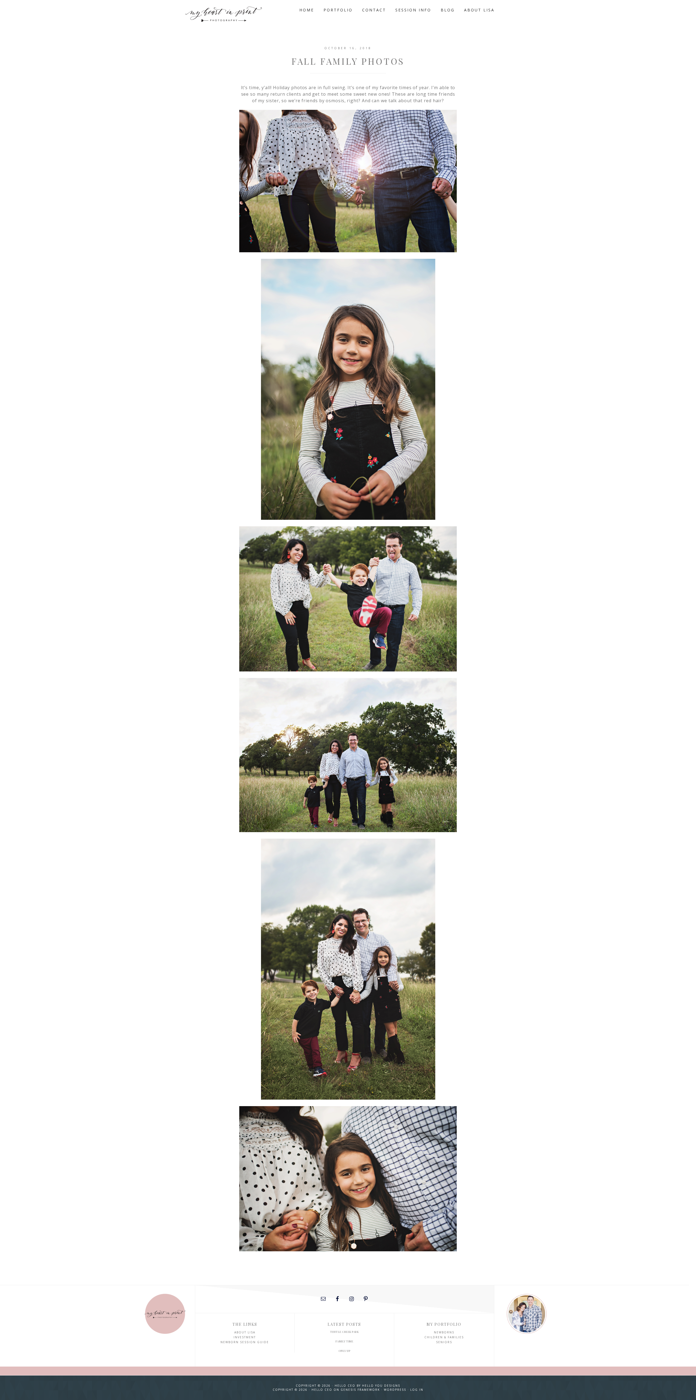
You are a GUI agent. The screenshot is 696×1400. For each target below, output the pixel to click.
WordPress (395, 1390)
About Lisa (244, 1332)
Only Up (344, 1351)
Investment (245, 1337)
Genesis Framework (360, 1390)
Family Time (344, 1341)
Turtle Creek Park (344, 1332)
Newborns (444, 1332)
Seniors (444, 1342)
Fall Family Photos (348, 61)
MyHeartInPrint (234, 13)
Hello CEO (345, 1385)
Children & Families (444, 1337)
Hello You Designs (381, 1385)
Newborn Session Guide (244, 1342)
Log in (416, 1390)
